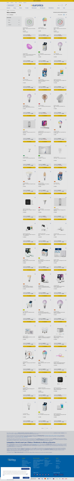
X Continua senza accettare (25, 468)
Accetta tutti (26, 477)
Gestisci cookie (17, 477)
